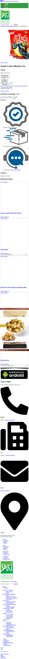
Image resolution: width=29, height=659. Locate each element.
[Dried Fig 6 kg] (14, 329)
